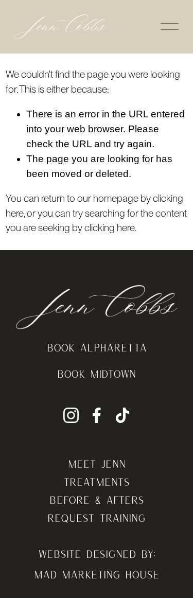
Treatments (96, 482)
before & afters (96, 500)
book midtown (96, 373)
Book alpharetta (97, 347)
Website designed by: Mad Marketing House (97, 564)
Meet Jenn (97, 464)
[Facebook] (97, 415)
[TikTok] (122, 415)
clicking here (109, 228)
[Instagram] (71, 415)
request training (96, 518)
